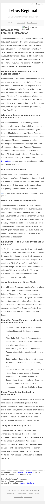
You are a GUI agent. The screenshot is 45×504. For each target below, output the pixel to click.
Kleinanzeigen (10, 493)
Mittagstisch (21, 23)
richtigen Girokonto (27, 483)
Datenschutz (18, 497)
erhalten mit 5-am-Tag (26, 472)
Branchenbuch (32, 23)
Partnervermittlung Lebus (21, 490)
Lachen (36, 493)
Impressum (28, 497)
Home (9, 490)
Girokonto (34, 490)
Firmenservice (22, 493)
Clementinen (6, 161)
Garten (30, 493)
